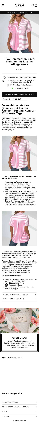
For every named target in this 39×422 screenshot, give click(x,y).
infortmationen (10, 402)
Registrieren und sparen (15, 407)
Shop (4, 411)
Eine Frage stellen (13, 298)
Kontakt (6, 416)
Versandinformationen (15, 294)
